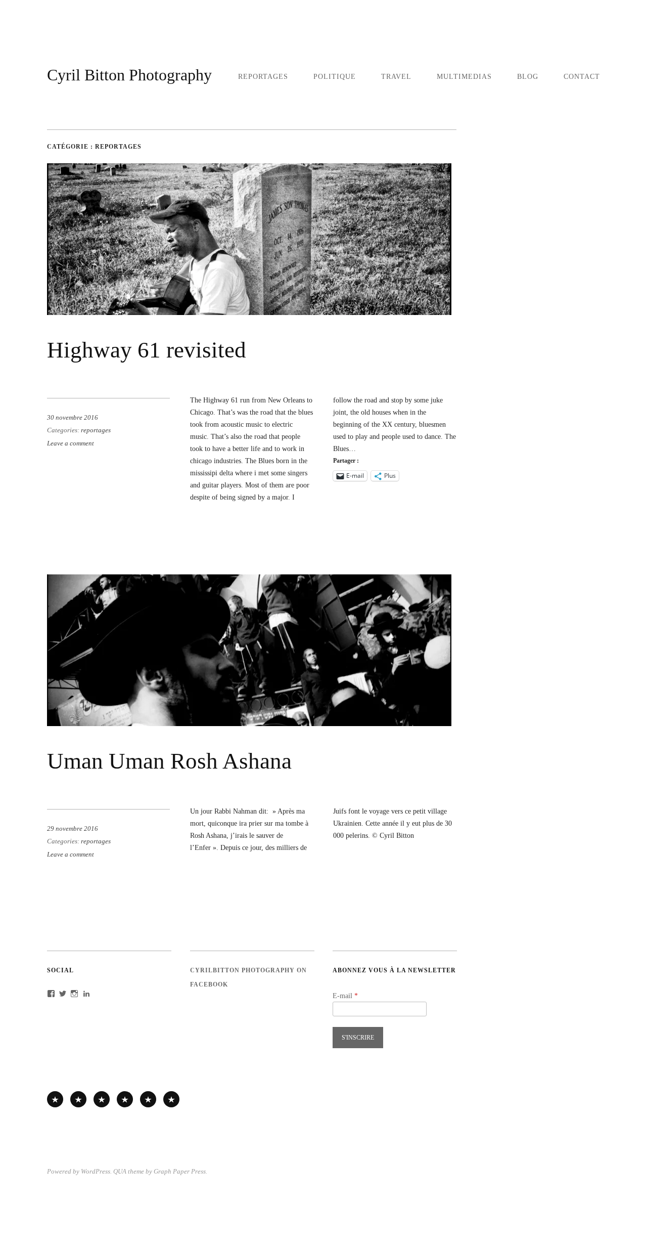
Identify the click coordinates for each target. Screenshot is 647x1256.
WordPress (95, 1171)
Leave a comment (70, 443)
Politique (334, 76)
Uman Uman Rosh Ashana (169, 761)
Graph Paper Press (180, 1171)
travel (396, 76)
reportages (263, 76)
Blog (527, 76)
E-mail (345, 996)
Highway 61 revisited (146, 350)
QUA (119, 1171)
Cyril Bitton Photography (129, 75)
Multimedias (464, 76)
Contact (582, 76)
